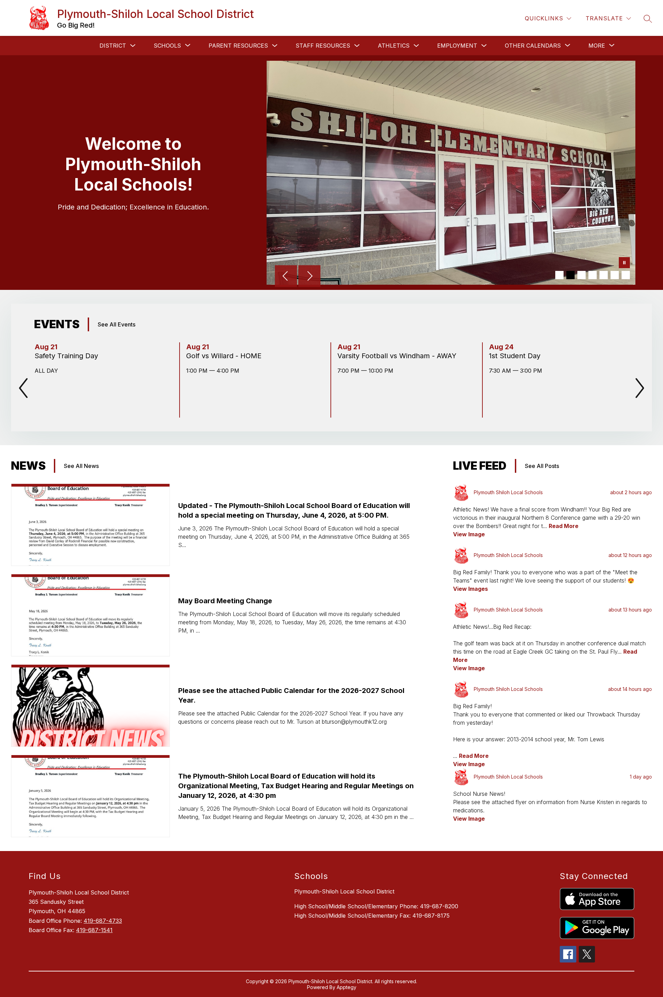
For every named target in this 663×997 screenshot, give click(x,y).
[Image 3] (581, 275)
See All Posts (542, 465)
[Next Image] (309, 277)
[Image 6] (615, 275)
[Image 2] (570, 275)
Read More (563, 525)
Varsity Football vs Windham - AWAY (397, 355)
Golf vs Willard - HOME (226, 355)
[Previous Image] (286, 277)
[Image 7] (626, 275)
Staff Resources (323, 45)
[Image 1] (559, 275)
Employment (457, 45)
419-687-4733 (103, 920)
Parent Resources (238, 45)
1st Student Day (517, 355)
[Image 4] (592, 275)
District (112, 45)
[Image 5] (603, 275)
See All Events (116, 324)
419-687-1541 (94, 930)
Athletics (394, 45)
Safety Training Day (68, 355)
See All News (81, 465)
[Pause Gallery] (624, 263)
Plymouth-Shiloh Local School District (344, 891)
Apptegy (346, 987)
